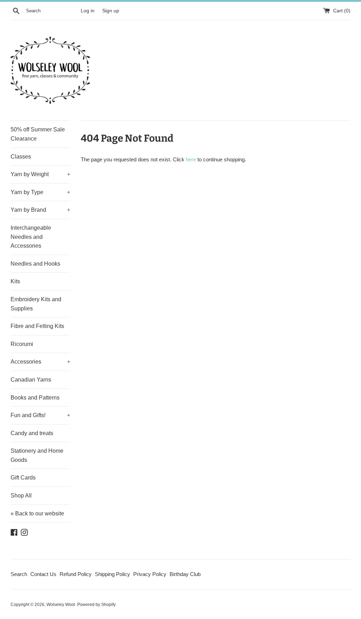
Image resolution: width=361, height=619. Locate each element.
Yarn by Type (40, 192)
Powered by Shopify (96, 604)
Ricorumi (22, 344)
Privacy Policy (149, 574)
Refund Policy (76, 574)
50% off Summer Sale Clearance (38, 134)
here (191, 159)
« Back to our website (37, 513)
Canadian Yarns (31, 380)
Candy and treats (32, 433)
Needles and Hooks (35, 264)
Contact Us (43, 574)
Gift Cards (23, 478)
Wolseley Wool (61, 604)
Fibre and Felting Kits (37, 326)
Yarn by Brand (40, 210)
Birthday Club (185, 574)
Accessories (40, 362)
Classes (21, 157)
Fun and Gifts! (40, 415)
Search (19, 574)
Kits (15, 281)
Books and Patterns (35, 398)
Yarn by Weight (40, 174)
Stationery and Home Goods (37, 455)
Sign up (110, 10)
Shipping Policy (112, 574)
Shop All (21, 496)
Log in (87, 10)
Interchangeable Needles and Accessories (31, 237)
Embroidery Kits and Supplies (36, 303)
